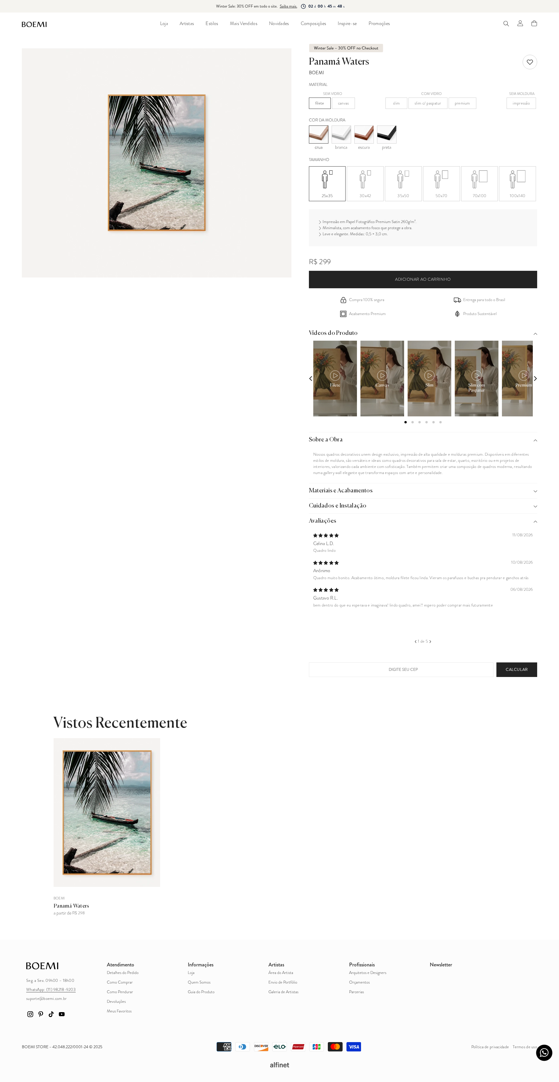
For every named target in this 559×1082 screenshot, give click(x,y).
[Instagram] (30, 1014)
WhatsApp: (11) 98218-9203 (51, 989)
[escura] (364, 134)
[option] (423, 569)
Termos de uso (525, 1047)
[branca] (341, 134)
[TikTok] (51, 1014)
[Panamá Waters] (107, 812)
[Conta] (520, 23)
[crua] (318, 134)
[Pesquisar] (506, 23)
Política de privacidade (490, 1047)
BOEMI (316, 72)
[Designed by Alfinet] (279, 1064)
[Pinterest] (41, 1014)
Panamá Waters (71, 906)
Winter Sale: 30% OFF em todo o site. (246, 6)
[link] (530, 62)
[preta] (387, 134)
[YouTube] (62, 1014)
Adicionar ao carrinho (423, 279)
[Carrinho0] (534, 23)
